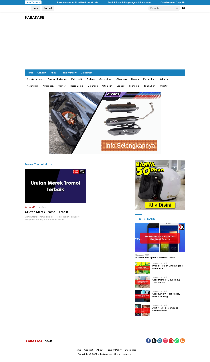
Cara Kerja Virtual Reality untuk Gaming (166, 295)
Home (35, 8)
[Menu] (27, 8)
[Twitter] (154, 341)
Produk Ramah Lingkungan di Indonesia (122, 2)
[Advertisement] (105, 46)
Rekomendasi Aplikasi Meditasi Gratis (70, 2)
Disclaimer (86, 72)
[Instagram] (165, 341)
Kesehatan (32, 85)
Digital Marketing (57, 79)
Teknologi (134, 85)
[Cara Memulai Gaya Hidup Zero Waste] (142, 282)
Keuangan (48, 85)
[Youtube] (171, 341)
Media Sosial (76, 85)
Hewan (135, 79)
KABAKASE (34, 17)
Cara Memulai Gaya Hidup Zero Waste (174, 2)
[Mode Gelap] (183, 8)
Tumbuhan (149, 85)
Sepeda (121, 85)
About (54, 72)
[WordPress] (159, 341)
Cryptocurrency (35, 79)
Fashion (91, 79)
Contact (48, 8)
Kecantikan (149, 79)
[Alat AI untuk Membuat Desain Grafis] (142, 310)
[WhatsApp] (176, 341)
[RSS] (182, 341)
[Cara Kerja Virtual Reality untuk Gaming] (142, 296)
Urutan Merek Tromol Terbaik (46, 212)
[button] (177, 8)
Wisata (164, 85)
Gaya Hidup (105, 79)
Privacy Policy (69, 72)
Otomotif (107, 85)
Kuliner (61, 85)
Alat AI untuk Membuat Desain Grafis (165, 309)
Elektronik (76, 79)
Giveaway (121, 79)
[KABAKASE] (39, 341)
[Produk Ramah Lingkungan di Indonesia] (142, 268)
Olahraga (93, 85)
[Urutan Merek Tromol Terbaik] (55, 186)
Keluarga (164, 79)
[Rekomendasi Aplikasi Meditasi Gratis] (160, 237)
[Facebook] (148, 341)
